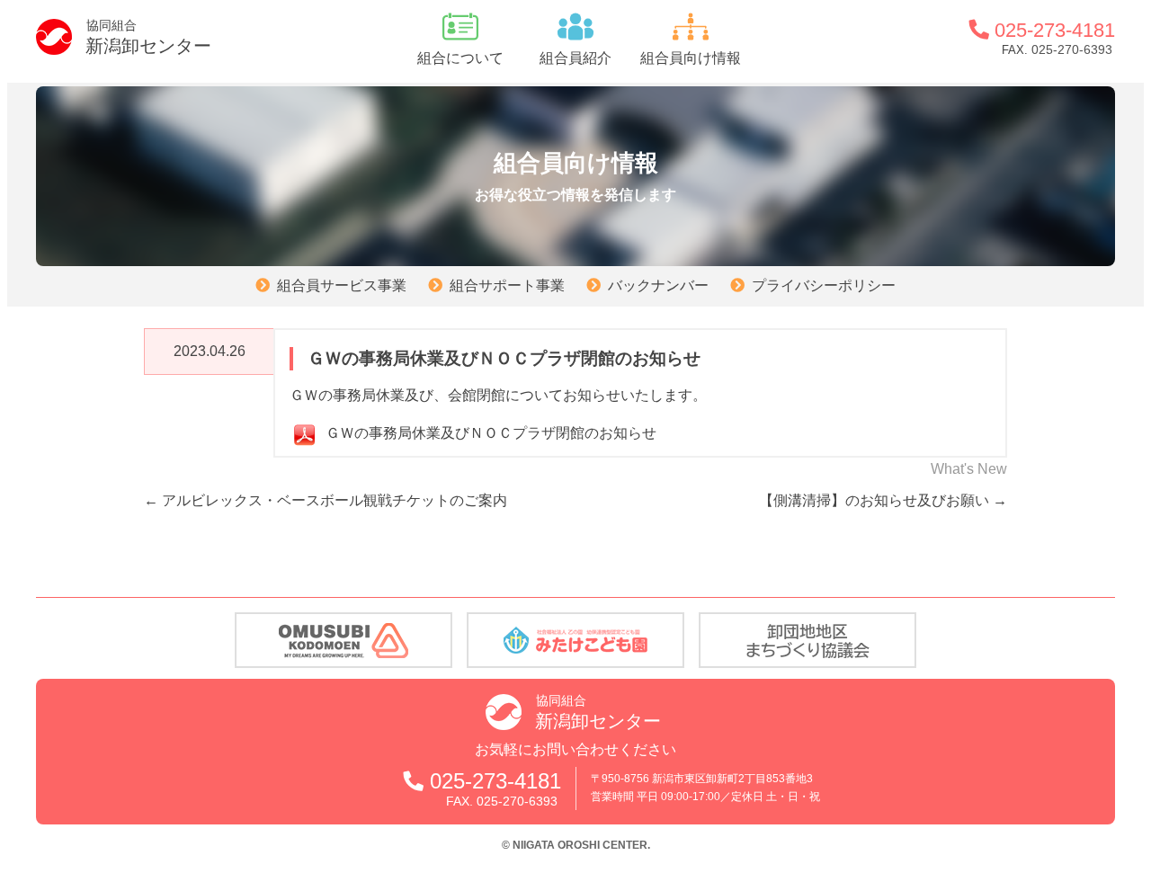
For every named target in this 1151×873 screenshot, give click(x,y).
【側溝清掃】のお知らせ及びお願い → (883, 500)
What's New (969, 469)
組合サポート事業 (507, 285)
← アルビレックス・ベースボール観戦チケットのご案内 (325, 500)
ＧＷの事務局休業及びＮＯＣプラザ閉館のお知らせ (491, 433)
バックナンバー (658, 285)
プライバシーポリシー (824, 285)
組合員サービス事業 (341, 285)
